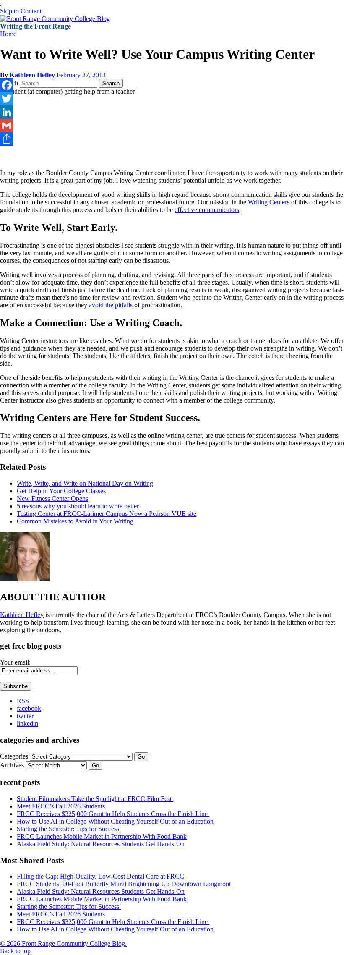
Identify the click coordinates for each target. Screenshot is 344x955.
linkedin (27, 723)
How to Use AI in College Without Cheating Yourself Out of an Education (115, 821)
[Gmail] (172, 125)
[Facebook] (172, 85)
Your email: (15, 662)
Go (141, 757)
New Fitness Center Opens (52, 498)
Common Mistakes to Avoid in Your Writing (75, 521)
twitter (25, 716)
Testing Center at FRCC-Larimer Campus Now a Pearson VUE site (106, 513)
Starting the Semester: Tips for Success (69, 828)
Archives (12, 765)
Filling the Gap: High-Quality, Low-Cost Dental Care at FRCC (101, 876)
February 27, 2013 (81, 74)
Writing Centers (268, 202)
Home (8, 33)
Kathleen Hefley (33, 74)
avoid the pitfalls (111, 305)
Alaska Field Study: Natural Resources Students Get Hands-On (101, 844)
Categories (14, 756)
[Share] (172, 139)
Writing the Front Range (35, 26)
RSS (23, 700)
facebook (29, 708)
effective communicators (207, 209)
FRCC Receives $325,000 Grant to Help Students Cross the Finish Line (113, 813)
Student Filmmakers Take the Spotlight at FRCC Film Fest (95, 798)
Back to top (15, 951)
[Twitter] (172, 98)
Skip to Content (21, 11)
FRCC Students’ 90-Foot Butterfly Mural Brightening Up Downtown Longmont (124, 883)
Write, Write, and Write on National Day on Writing (85, 483)
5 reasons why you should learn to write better (78, 506)
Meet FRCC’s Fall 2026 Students (61, 806)
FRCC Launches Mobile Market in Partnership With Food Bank (102, 836)
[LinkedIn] (172, 112)
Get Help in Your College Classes (61, 491)
